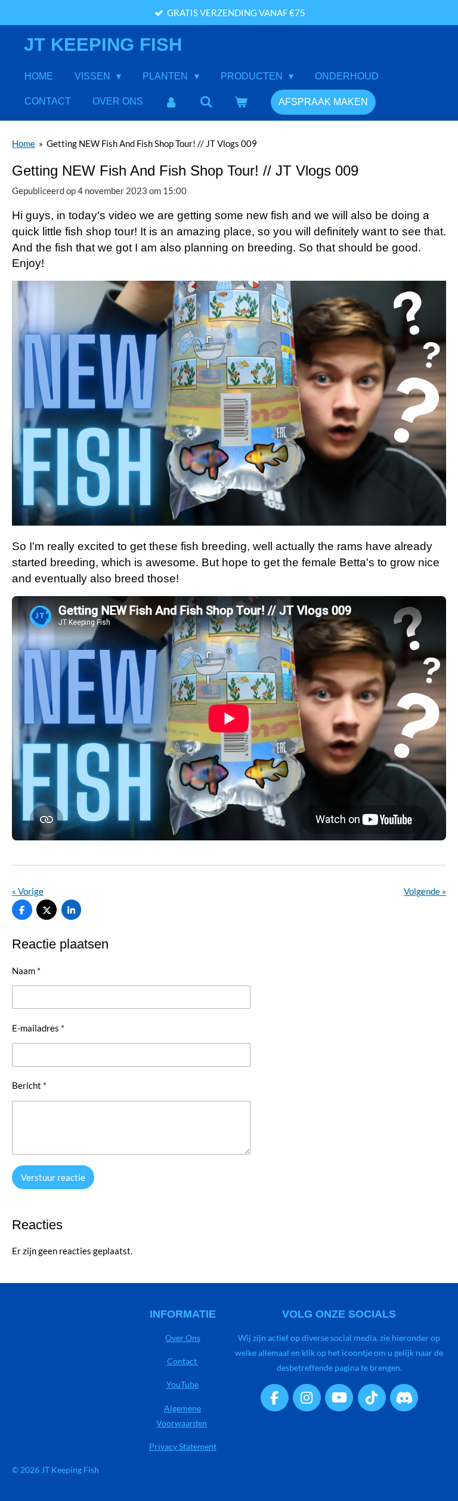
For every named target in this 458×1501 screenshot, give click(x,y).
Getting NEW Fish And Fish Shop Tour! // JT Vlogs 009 (152, 143)
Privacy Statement (182, 1446)
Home (23, 143)
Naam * (26, 970)
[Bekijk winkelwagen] (241, 102)
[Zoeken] (205, 102)
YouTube (182, 1384)
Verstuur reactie (53, 1177)
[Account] (171, 102)
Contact (183, 1361)
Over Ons (182, 1338)
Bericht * (29, 1085)
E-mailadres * (38, 1028)
